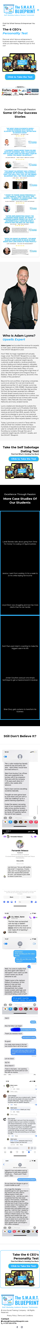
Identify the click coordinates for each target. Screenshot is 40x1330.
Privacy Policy (12, 1315)
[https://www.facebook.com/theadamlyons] (10, 1327)
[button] (38, 10)
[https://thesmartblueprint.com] (19, 10)
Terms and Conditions (25, 1315)
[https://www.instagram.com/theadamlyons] (29, 1327)
